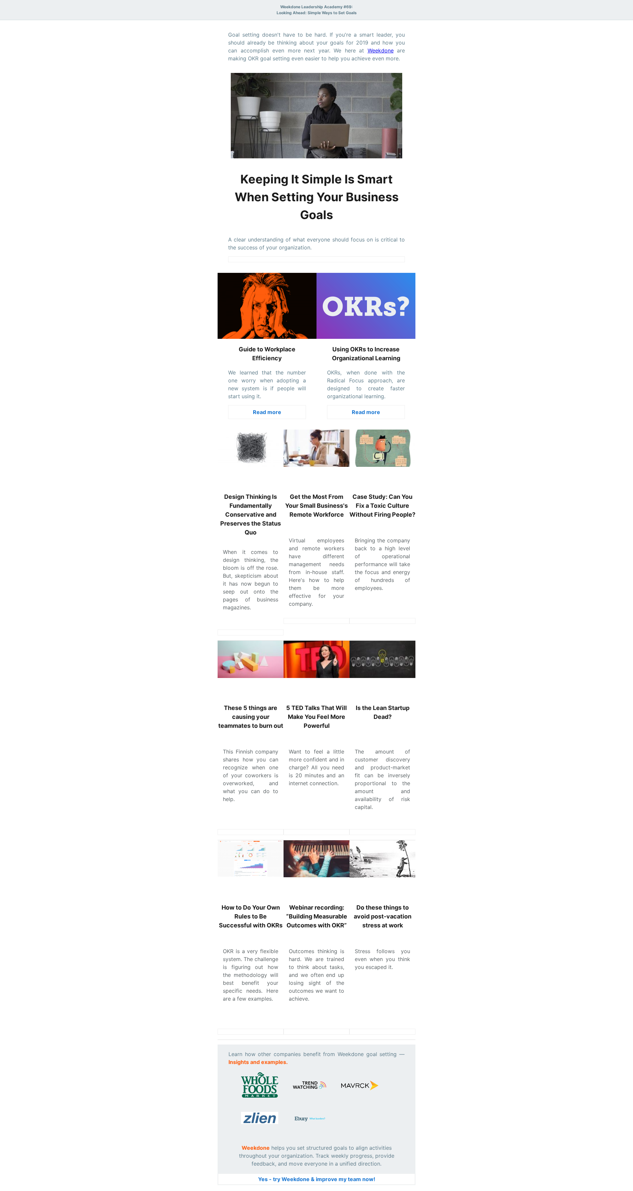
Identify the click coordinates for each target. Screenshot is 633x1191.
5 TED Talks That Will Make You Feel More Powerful (316, 716)
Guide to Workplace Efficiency (267, 354)
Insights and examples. (258, 1062)
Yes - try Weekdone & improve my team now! (316, 1179)
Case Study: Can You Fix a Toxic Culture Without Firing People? (382, 505)
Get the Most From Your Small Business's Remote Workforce (316, 505)
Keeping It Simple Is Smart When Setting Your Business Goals (317, 197)
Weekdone (381, 50)
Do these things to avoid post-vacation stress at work (382, 916)
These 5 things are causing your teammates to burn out (250, 716)
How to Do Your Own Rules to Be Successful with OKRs (251, 916)
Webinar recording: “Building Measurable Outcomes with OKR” (316, 916)
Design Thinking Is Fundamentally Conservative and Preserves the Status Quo (250, 514)
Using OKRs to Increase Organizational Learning (366, 354)
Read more (267, 412)
